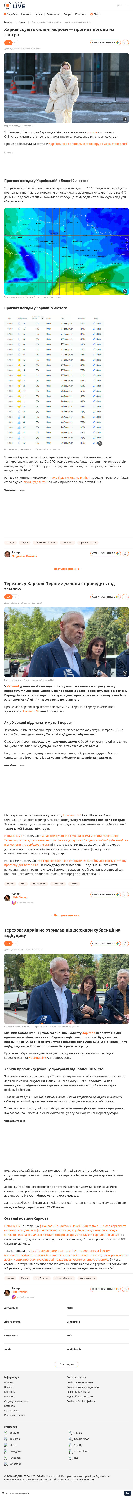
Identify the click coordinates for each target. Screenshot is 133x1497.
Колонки (80, 14)
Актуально (11, 1307)
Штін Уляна (20, 897)
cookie (26, 1493)
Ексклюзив (11, 1335)
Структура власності (16, 1401)
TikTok (78, 1432)
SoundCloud (81, 1451)
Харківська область (45, 542)
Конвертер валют (14, 1415)
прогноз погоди (88, 542)
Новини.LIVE (30, 711)
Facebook (15, 1457)
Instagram (15, 1451)
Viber (13, 1445)
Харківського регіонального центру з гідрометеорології (88, 144)
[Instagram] (14, 903)
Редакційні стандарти (79, 1396)
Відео (97, 14)
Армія (38, 14)
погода (92, 132)
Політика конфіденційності (82, 1387)
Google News (81, 1439)
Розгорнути (66, 1364)
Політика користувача (79, 1382)
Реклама (9, 1396)
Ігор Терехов (39, 883)
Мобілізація (73, 1349)
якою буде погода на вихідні (69, 478)
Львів (7, 1349)
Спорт (67, 14)
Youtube (14, 1432)
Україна (12, 14)
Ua (117, 5)
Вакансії (9, 1387)
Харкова (88, 1033)
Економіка (53, 14)
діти (23, 883)
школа (74, 883)
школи (10, 1278)
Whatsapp (15, 1463)
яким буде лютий (36, 482)
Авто (69, 1307)
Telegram (15, 1439)
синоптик (67, 542)
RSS (76, 1457)
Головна (8, 21)
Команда (9, 1405)
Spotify (78, 1445)
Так (127, 1493)
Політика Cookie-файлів (80, 1401)
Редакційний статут (78, 1391)
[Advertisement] (67, 163)
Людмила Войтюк (24, 556)
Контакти (9, 1391)
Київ (69, 1335)
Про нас (9, 1382)
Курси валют (11, 1410)
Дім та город (12, 1321)
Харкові (13, 686)
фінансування (87, 1278)
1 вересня (58, 883)
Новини (26, 14)
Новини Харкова (64, 1278)
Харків (22, 21)
